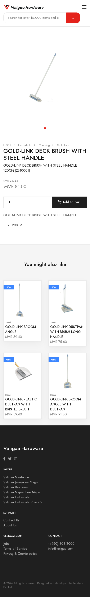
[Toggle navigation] (84, 7)
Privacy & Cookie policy (20, 553)
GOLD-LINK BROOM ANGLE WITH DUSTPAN (65, 404)
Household (25, 145)
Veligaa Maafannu (16, 477)
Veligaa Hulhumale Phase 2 (22, 502)
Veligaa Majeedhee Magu (21, 492)
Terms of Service (15, 548)
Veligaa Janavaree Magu (20, 482)
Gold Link (63, 145)
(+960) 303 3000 (61, 543)
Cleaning (44, 145)
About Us (10, 525)
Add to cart (71, 202)
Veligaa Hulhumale (16, 497)
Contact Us (11, 520)
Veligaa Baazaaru (15, 487)
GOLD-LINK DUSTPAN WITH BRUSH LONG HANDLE (67, 331)
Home (7, 145)
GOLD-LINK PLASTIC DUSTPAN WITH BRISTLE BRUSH (21, 404)
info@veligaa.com (60, 548)
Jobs (6, 543)
